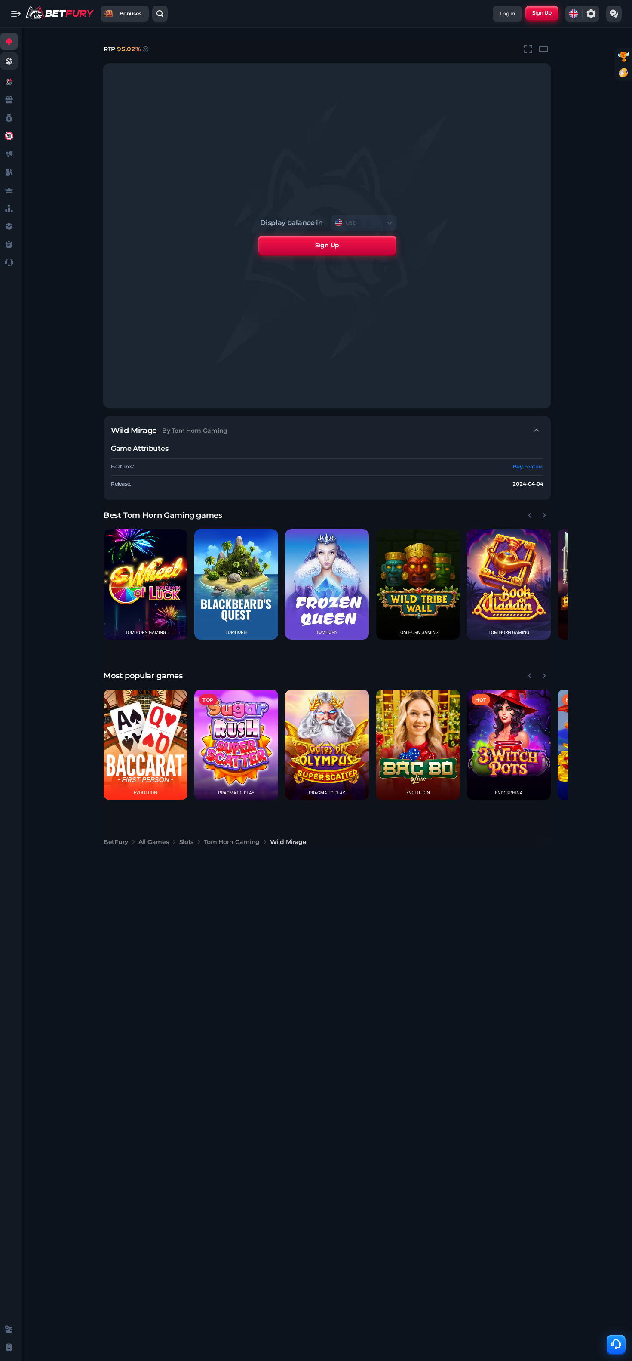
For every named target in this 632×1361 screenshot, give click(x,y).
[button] (145, 584)
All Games (153, 842)
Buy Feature (528, 466)
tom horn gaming (232, 842)
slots (186, 842)
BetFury (116, 842)
